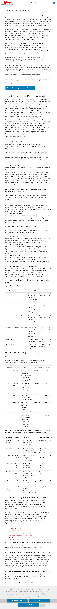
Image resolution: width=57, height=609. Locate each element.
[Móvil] (34, 2)
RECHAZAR (39, 600)
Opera (11, 537)
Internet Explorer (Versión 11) (20, 534)
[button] (54, 3)
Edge (11, 532)
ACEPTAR (28, 605)
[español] (31, 3)
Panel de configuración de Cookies (20, 88)
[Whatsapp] (36, 2)
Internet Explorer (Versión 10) (20, 535)
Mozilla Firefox (15, 530)
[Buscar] (29, 2)
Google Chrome (15, 528)
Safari (11, 539)
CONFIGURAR (17, 600)
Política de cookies (43, 596)
